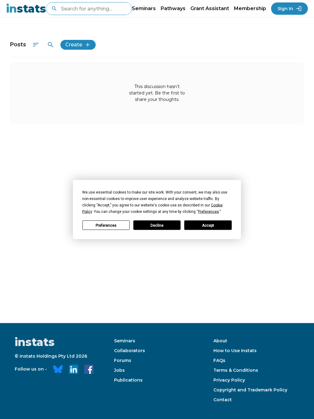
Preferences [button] (208, 212)
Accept (208, 225)
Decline (157, 225)
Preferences (106, 225)
